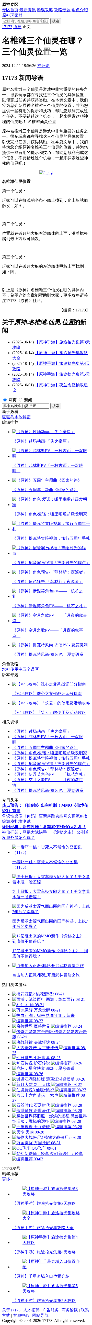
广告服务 (50, 1310)
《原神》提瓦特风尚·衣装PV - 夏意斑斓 (48, 790)
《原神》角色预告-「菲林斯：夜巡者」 (47, 769)
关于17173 (11, 1310)
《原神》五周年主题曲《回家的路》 (45, 747)
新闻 (28, 400)
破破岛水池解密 (16, 417)
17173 (7, 27)
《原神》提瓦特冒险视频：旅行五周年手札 (51, 758)
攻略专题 (62, 10)
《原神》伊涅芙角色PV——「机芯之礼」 (49, 774)
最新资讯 (27, 10)
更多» (7, 1179)
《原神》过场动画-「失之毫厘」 (41, 731)
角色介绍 (80, 10)
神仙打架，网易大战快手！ (26, 832)
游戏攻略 (45, 10)
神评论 (43, 65)
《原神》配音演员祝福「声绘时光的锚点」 (51, 763)
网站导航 (40, 1315)
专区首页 (10, 10)
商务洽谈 (70, 1310)
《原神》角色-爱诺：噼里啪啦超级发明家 (49, 753)
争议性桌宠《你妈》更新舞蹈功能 (32, 816)
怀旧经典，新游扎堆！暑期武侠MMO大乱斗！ (44, 827)
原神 (17, 27)
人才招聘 (31, 1310)
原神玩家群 (12, 15)
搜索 (55, 21)
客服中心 (21, 1315)
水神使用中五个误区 (20, 669)
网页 (12, 400)
